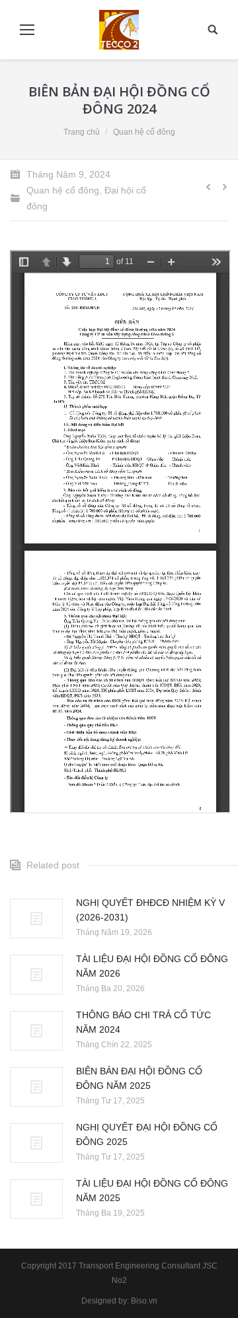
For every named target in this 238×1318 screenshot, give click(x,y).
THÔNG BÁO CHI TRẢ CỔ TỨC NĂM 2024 (143, 1022)
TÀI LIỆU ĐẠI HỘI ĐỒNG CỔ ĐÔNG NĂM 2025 (152, 1190)
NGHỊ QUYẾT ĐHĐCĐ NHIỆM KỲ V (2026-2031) (150, 909)
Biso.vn (144, 1300)
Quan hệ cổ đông (144, 132)
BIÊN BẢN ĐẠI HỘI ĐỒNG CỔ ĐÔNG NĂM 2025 (139, 1078)
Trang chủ (81, 132)
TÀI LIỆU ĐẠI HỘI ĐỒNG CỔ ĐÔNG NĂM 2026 (152, 966)
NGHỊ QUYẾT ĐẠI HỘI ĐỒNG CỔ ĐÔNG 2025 (147, 1134)
